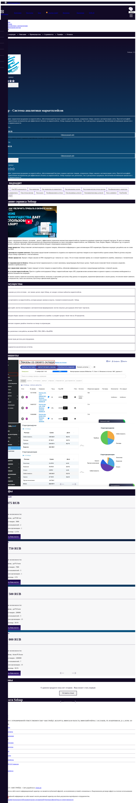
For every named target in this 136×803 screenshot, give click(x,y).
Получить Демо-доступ (11, 536)
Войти (132, 12)
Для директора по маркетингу (52, 189)
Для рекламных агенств (73, 193)
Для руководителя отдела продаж (94, 189)
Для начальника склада (72, 189)
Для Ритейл (123, 193)
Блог (39, 13)
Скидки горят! (53, 13)
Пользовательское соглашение (33, 800)
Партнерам (80, 13)
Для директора (34, 189)
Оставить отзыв (9, 85)
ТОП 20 (91, 13)
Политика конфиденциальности (12, 800)
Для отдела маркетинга (10, 193)
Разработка (10, 760)
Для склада (39, 193)
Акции (8, 755)
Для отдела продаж (26, 193)
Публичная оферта (49, 800)
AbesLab (38, 788)
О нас (8, 727)
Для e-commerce (111, 193)
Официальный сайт (67, 135)
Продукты (29, 13)
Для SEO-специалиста (18, 189)
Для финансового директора (117, 189)
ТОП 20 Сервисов (12, 764)
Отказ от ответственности (64, 800)
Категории (17, 13)
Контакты (66, 13)
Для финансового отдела (54, 193)
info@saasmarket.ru (14, 3)
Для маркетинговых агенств (93, 193)
